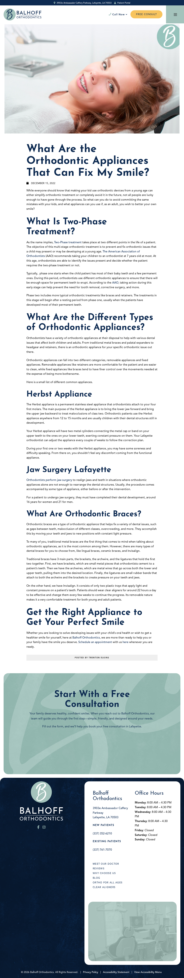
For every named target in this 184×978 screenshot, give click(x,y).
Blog (96, 878)
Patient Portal (123, 2)
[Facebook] (38, 827)
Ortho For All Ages (107, 882)
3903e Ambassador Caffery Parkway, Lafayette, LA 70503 (84, 2)
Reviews (98, 868)
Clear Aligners (104, 887)
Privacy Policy (90, 972)
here (125, 642)
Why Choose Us (104, 873)
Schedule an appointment (95, 642)
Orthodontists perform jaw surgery (49, 480)
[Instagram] (44, 827)
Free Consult (146, 14)
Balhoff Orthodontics (86, 637)
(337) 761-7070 (102, 850)
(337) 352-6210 (102, 833)
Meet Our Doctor (106, 863)
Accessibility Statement (116, 972)
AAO (115, 282)
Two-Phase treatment (68, 242)
